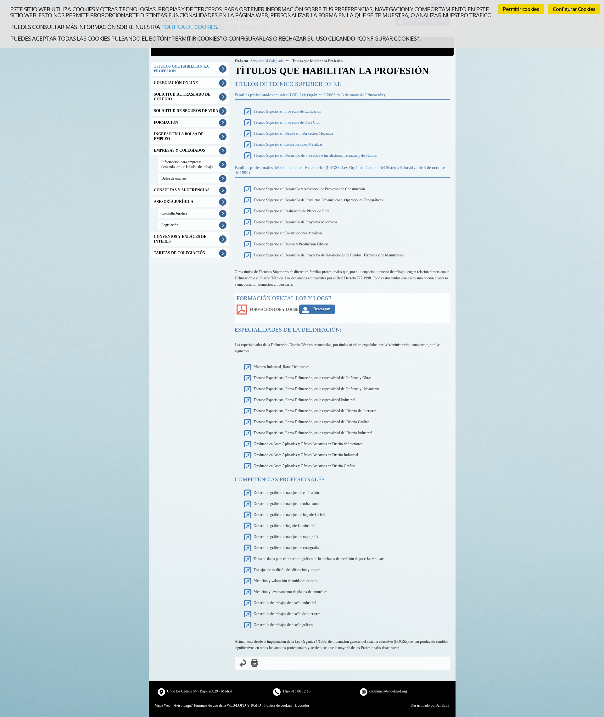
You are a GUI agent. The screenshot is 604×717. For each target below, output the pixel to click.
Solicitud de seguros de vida (186, 111)
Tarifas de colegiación (179, 253)
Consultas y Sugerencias (182, 190)
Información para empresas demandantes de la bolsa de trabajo (187, 164)
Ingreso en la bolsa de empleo (179, 136)
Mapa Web (162, 705)
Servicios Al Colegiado (267, 61)
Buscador (302, 705)
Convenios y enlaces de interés (180, 239)
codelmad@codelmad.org (388, 691)
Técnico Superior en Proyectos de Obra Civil (287, 122)
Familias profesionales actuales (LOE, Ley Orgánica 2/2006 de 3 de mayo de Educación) (310, 94)
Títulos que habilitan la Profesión (181, 68)
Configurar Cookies (574, 9)
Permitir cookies (521, 9)
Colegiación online (176, 83)
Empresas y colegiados (179, 150)
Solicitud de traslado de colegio (182, 96)
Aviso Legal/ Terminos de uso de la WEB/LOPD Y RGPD (217, 705)
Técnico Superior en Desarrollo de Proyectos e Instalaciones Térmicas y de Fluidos (315, 155)
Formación (166, 122)
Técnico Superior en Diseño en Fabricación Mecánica (293, 133)
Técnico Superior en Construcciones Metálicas (288, 144)
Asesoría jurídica (173, 201)
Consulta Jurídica (174, 213)
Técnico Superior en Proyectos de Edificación (287, 111)
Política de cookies (189, 27)
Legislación (169, 225)
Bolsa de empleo (173, 178)
